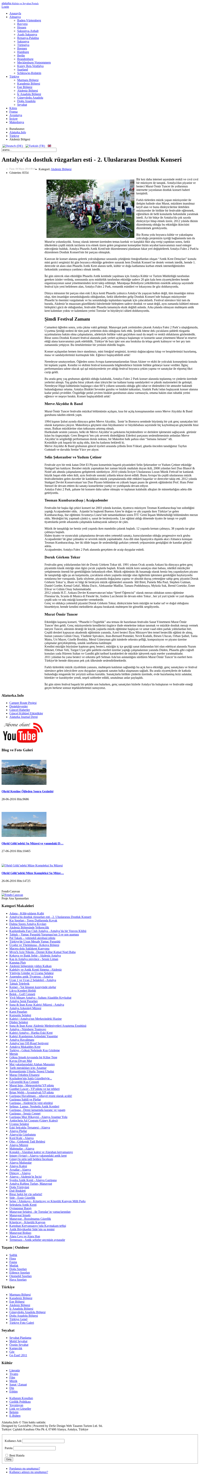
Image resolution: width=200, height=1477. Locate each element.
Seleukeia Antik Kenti (23, 1204)
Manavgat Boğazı (20, 1232)
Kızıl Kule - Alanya (21, 1138)
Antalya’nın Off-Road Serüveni (28, 1043)
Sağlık (13, 1255)
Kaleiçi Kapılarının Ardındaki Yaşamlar (33, 1036)
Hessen (21, 27)
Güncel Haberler (19, 709)
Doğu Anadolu (26, 101)
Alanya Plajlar (18, 1131)
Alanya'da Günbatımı (22, 1134)
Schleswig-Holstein (29, 73)
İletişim (13, 1412)
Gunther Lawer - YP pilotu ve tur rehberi (34, 1089)
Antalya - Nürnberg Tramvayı (27, 1029)
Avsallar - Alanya (20, 1169)
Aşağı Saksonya (27, 34)
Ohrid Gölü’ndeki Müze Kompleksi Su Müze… (33, 873)
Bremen (22, 48)
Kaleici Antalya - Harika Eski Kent (31, 1032)
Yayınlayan (16, 1405)
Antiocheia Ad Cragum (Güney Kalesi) (33, 1120)
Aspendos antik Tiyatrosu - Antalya (31, 976)
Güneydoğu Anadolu (30, 97)
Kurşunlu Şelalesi (20, 1015)
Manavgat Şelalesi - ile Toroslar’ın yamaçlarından (40, 1211)
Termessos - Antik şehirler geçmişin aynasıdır (37, 1239)
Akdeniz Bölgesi (27, 90)
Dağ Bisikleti (17, 1190)
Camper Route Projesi (23, 702)
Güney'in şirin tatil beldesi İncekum (31, 1159)
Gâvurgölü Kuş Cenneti (24, 1082)
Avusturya (15, 115)
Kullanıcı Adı (13, 1440)
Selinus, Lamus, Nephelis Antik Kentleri (34, 1106)
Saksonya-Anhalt (27, 31)
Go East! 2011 (18, 1355)
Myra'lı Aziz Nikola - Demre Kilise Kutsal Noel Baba (42, 952)
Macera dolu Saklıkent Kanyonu (29, 948)
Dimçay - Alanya (19, 1173)
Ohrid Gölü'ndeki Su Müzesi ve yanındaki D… (32, 843)
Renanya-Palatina (28, 38)
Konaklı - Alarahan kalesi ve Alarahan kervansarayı (41, 1152)
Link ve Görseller (20, 1408)
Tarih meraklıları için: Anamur (27, 1067)
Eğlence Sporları (19, 1272)
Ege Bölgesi (24, 87)
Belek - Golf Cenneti (22, 994)
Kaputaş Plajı (17, 962)
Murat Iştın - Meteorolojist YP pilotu (31, 1085)
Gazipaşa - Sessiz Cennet (24, 1113)
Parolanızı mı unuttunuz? (24, 1468)
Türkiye (14, 76)
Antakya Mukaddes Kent (24, 1046)
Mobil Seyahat (18, 1341)
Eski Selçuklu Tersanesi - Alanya (29, 1127)
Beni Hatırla (16, 1455)
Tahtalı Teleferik (19, 983)
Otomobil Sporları (20, 1276)
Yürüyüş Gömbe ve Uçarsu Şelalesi (31, 973)
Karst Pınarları (18, 1011)
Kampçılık (15, 1348)
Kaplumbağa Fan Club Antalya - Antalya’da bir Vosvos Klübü (47, 931)
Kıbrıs (13, 108)
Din (11, 1388)
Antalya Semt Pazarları (23, 1001)
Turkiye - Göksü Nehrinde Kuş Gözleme (34, 1050)
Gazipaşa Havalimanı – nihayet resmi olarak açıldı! (40, 1096)
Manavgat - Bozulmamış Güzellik (30, 1218)
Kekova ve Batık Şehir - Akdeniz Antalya (35, 955)
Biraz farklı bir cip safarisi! (25, 1194)
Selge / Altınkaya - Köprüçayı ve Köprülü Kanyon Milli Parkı (47, 1201)
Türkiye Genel (18, 1319)
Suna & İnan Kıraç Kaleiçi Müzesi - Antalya (36, 1004)
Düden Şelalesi (18, 1022)
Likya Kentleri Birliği (22, 990)
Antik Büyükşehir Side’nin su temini (31, 1229)
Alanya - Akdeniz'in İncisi (25, 1176)
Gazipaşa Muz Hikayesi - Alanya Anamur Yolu (38, 1117)
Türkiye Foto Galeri (21, 1322)
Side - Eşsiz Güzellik (22, 1197)
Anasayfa (15, 13)
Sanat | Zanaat (18, 1384)
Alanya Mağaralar (20, 1162)
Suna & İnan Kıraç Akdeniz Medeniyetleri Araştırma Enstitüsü (47, 1025)
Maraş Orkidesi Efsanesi (24, 1075)
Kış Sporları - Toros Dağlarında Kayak (33, 920)
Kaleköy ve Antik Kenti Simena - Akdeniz (35, 969)
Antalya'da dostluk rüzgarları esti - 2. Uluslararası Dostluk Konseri (50, 917)
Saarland (22, 69)
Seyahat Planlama (20, 1337)
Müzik (13, 1381)
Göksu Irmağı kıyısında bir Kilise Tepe (33, 1057)
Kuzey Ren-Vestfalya (30, 66)
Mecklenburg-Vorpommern (34, 62)
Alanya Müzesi (18, 1145)
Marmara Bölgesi (27, 80)
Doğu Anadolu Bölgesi (23, 1315)
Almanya (15, 17)
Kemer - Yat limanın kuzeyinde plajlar (32, 987)
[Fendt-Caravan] (12, 895)
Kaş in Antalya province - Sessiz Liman (33, 959)
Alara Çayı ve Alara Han (24, 1236)
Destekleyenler (18, 706)
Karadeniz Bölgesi (28, 83)
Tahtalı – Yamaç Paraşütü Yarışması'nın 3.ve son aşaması (44, 934)
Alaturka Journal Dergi (23, 717)
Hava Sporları (18, 1279)
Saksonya (23, 41)
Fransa (13, 111)
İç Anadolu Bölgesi (29, 94)
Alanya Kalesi (18, 1166)
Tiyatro (13, 1374)
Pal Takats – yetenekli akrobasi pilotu (32, 938)
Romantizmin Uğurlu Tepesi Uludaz (31, 1071)
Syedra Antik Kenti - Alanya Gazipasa (33, 1180)
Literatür (14, 1370)
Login (5, 6)
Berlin (21, 55)
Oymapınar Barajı (20, 1208)
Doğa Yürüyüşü (19, 1187)
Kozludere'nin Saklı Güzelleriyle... (30, 1078)
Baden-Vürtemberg (29, 20)
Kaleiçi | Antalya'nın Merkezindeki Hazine (35, 1018)
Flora (12, 1258)
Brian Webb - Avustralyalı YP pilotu (31, 1092)
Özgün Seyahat (18, 1344)
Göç (12, 1351)
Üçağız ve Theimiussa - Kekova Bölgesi (34, 945)
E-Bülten (15, 1415)
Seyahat (22, 104)
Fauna (13, 1262)
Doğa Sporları (18, 1269)
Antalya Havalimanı (21, 1039)
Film (12, 1377)
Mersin (13, 1053)
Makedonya (16, 122)
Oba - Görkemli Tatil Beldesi (27, 1141)
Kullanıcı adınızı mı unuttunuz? (28, 1472)
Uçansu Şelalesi (19, 1124)
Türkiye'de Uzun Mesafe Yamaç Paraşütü (34, 941)
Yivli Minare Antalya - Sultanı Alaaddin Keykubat (40, 997)
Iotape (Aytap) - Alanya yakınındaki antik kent (38, 1155)
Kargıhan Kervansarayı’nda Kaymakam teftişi (37, 1225)
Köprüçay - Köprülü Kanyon (27, 1222)
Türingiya (23, 45)
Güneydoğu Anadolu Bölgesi (27, 1312)
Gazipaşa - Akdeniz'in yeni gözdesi (31, 1103)
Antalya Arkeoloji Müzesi (25, 1008)
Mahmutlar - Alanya (21, 1148)
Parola (8, 1448)
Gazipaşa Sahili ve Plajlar (25, 1099)
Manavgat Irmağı (19, 1215)
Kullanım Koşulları (21, 1398)
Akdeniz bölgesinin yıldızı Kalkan (30, 966)
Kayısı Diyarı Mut (20, 1060)
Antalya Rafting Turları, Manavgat (30, 1183)
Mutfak (13, 1265)
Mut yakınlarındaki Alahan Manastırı (32, 1064)
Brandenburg (25, 59)
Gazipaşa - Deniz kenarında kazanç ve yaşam (37, 1110)
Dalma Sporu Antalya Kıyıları (27, 924)
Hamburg (23, 52)
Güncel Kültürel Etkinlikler (26, 713)
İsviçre (13, 118)
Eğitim (13, 1391)
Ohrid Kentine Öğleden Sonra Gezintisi (27, 791)
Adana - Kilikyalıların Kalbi (26, 913)
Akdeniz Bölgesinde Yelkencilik (29, 927)
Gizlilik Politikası (20, 1401)
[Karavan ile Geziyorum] (22, 742)
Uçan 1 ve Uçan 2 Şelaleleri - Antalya (32, 980)
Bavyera (22, 24)
